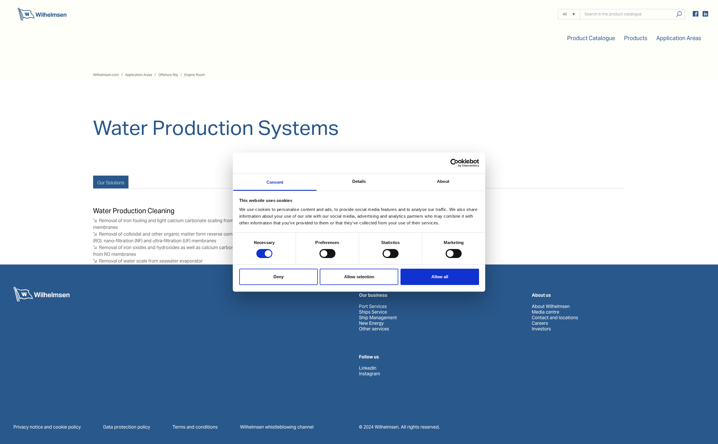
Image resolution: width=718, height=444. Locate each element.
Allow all (439, 276)
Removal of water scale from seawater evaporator (151, 261)
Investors (541, 329)
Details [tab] (359, 181)
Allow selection (359, 276)
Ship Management (378, 318)
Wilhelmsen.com (106, 75)
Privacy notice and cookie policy (47, 427)
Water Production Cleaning (133, 210)
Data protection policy (126, 427)
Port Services (373, 306)
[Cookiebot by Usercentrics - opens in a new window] (454, 163)
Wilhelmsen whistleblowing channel (277, 427)
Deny (278, 276)
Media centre (545, 312)
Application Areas (138, 75)
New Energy (371, 323)
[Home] (42, 14)
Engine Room (194, 75)
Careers (540, 323)
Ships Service (373, 312)
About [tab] (443, 181)
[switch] (327, 253)
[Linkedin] (705, 15)
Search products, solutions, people (679, 14)
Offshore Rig (168, 75)
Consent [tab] (274, 182)
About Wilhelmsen (551, 306)
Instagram (369, 374)
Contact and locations (555, 318)
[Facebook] (695, 15)
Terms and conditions (195, 427)
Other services (374, 329)
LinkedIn (367, 368)
